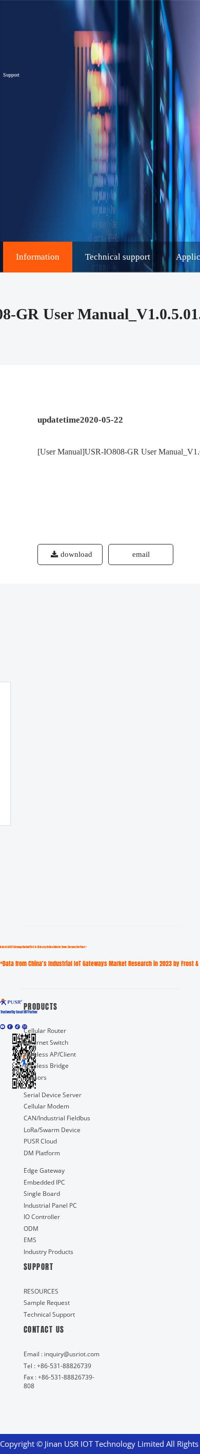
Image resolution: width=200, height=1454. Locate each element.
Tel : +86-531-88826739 (57, 1365)
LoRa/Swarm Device (52, 1129)
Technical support (117, 257)
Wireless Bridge (46, 1065)
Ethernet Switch (46, 1042)
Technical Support (49, 1314)
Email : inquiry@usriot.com (61, 1354)
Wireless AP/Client (50, 1054)
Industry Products (48, 1251)
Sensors (35, 1077)
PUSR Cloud (40, 1141)
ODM (31, 1228)
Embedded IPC (44, 1182)
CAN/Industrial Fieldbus (57, 1118)
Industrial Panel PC (50, 1205)
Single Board (42, 1193)
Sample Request (47, 1302)
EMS (30, 1239)
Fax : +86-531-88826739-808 (59, 1381)
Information (37, 257)
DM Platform (42, 1153)
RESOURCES (41, 1291)
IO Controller (42, 1216)
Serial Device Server (53, 1094)
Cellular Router (45, 1030)
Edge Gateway (44, 1170)
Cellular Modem (46, 1106)
